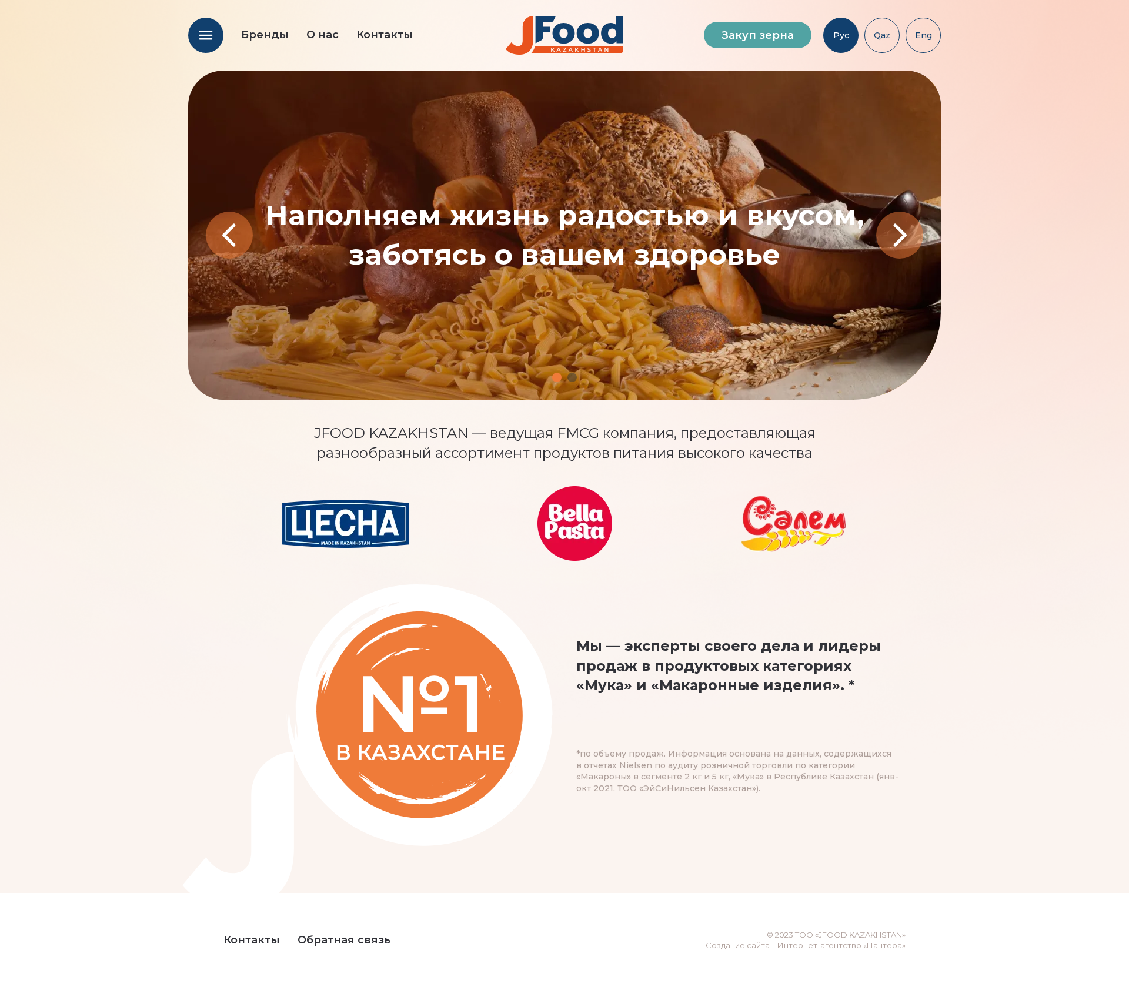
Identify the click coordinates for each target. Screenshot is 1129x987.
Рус (841, 35)
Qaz (882, 35)
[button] (557, 377)
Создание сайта (738, 945)
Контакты (384, 34)
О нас (322, 34)
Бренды (265, 34)
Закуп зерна (758, 35)
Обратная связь (344, 940)
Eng (923, 35)
